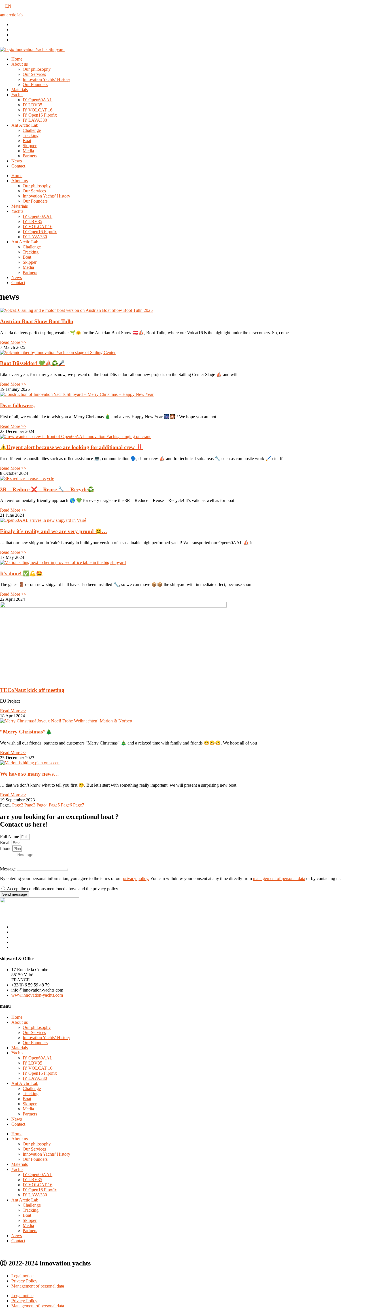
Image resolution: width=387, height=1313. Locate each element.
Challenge (32, 130)
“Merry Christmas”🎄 (26, 732)
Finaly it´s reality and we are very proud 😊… (53, 531)
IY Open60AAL (37, 99)
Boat (27, 140)
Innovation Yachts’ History (46, 79)
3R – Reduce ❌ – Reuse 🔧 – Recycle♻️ (47, 489)
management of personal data (279, 878)
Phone (6, 848)
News (16, 160)
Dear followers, (17, 405)
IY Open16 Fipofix (40, 115)
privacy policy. (136, 878)
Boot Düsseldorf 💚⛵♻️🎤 (32, 363)
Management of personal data (37, 1286)
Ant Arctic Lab (24, 125)
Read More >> (13, 342)
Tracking (31, 135)
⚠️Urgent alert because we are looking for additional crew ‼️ (71, 447)
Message (8, 868)
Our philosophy (37, 69)
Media (28, 150)
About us (19, 64)
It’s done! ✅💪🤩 (21, 573)
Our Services (34, 74)
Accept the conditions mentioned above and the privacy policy (62, 888)
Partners (30, 155)
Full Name (10, 836)
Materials (19, 89)
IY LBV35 (32, 104)
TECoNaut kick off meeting (32, 690)
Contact (18, 166)
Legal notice (22, 1275)
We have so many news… (29, 774)
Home (16, 59)
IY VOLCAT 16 (37, 110)
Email (6, 842)
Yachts (17, 94)
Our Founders (35, 84)
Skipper (30, 145)
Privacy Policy (24, 1280)
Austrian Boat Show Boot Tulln (36, 321)
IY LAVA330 (35, 120)
